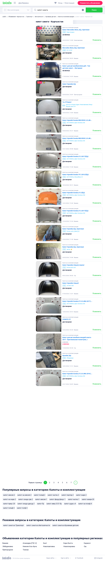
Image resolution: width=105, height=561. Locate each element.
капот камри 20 (88, 499)
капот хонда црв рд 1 (26, 504)
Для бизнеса (23, 3)
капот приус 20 (9, 504)
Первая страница (35, 482)
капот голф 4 (22, 508)
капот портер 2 (68, 495)
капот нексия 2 (9, 495)
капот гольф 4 (8, 508)
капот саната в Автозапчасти (38, 525)
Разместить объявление (90, 3)
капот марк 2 (81, 495)
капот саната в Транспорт (13, 525)
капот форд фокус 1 (57, 499)
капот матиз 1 (73, 499)
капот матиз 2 (53, 495)
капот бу (40, 504)
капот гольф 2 (39, 495)
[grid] (69, 252)
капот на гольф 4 (85, 504)
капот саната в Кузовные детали (65, 525)
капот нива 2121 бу (54, 504)
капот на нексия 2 (24, 495)
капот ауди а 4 (70, 504)
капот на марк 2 (9, 499)
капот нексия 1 (41, 499)
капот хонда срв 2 (25, 499)
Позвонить (97, 40)
